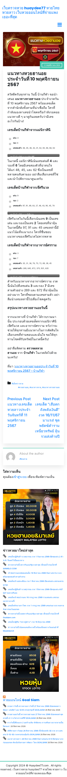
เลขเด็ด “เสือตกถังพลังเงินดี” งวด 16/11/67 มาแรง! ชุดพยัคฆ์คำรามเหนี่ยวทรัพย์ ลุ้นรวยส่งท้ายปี (47, 420)
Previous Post (19, 399)
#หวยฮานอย (23, 387)
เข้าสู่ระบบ (20, 477)
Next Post (51, 399)
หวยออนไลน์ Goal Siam (21, 700)
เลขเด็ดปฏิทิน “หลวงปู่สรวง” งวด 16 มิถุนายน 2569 (29, 622)
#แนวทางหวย (35, 387)
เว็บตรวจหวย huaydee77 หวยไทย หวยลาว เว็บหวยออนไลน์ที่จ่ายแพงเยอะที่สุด (31, 12)
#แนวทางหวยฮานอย (51, 387)
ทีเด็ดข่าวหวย (17, 383)
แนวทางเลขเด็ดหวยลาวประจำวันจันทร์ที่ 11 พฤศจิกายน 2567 (19, 415)
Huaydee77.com (39, 765)
